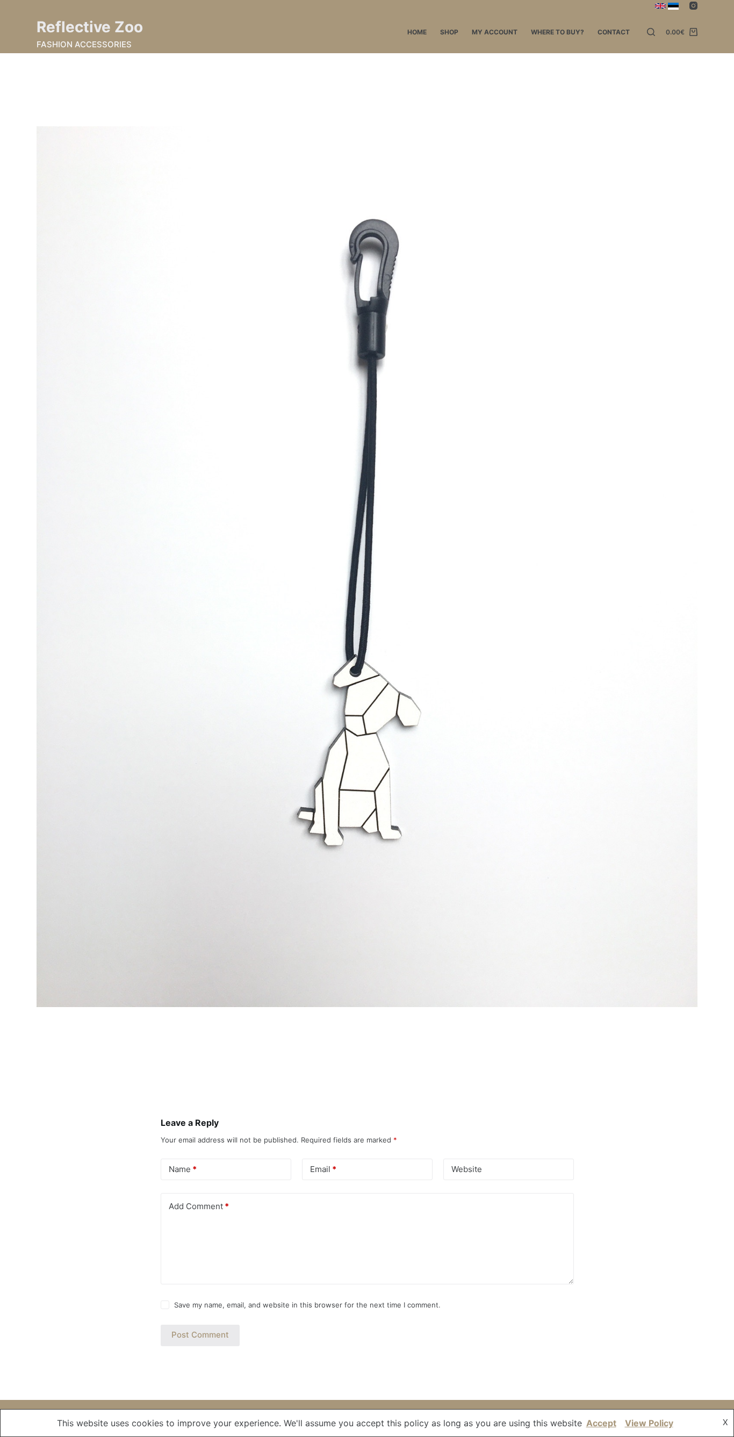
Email (323, 1169)
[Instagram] (693, 6)
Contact (614, 32)
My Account (494, 32)
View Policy (649, 1423)
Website (466, 1169)
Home (417, 32)
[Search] (651, 32)
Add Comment (199, 1206)
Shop (449, 32)
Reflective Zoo (90, 27)
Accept (601, 1423)
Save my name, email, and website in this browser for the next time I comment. (307, 1305)
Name (183, 1169)
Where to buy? (557, 32)
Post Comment (200, 1335)
